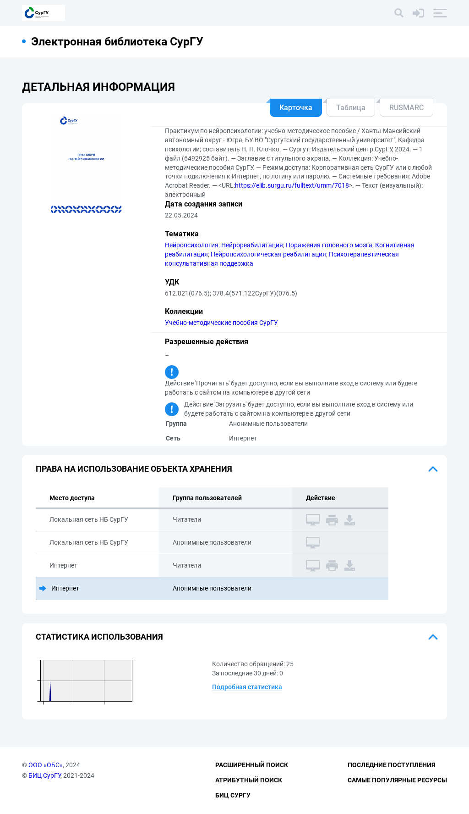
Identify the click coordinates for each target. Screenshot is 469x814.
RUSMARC (406, 107)
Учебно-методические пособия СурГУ (221, 322)
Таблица (350, 107)
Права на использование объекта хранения (134, 469)
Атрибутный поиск (248, 780)
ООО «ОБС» (45, 765)
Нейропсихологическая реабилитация (268, 254)
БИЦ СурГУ (44, 775)
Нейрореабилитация (252, 245)
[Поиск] (399, 12)
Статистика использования (99, 636)
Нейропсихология (191, 245)
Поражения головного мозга (329, 245)
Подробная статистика (247, 687)
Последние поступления (391, 765)
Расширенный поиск (251, 765)
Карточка (295, 107)
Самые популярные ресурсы (397, 780)
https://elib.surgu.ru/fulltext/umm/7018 (292, 185)
